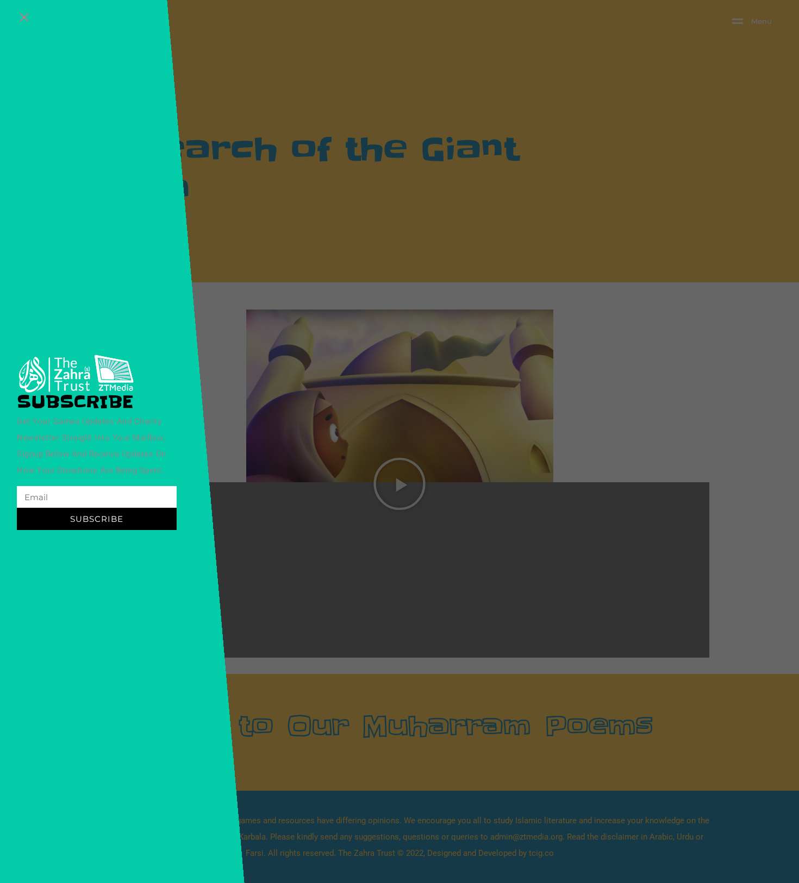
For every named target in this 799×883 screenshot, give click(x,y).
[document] (399, 441)
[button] (24, 17)
